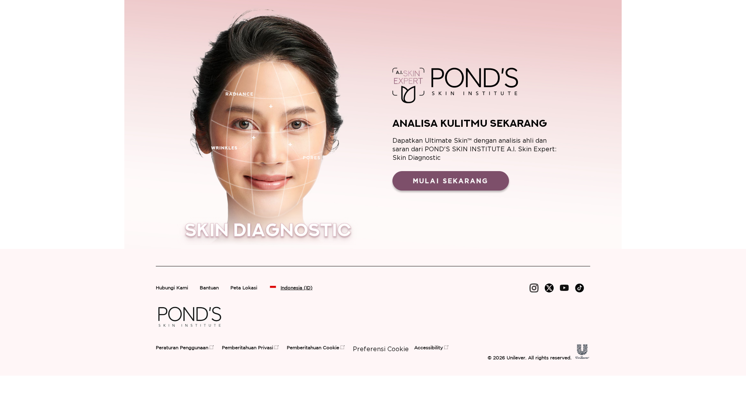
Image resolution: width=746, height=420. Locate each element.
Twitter (549, 288)
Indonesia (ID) (296, 288)
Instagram (534, 288)
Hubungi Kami (172, 288)
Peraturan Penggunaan (182, 348)
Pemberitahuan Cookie (313, 348)
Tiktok (579, 288)
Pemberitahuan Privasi (247, 348)
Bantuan (209, 288)
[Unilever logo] (582, 357)
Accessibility (428, 348)
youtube (564, 288)
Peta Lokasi (243, 288)
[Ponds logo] (190, 329)
